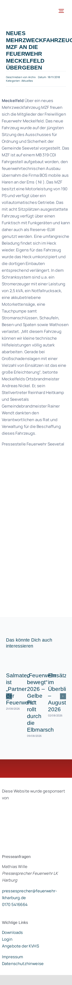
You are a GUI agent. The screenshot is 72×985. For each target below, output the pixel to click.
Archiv (32, 77)
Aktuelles (27, 80)
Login (7, 939)
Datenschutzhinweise (23, 963)
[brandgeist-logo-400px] (32, 807)
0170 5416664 (15, 904)
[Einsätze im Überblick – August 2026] (57, 661)
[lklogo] (19, 6)
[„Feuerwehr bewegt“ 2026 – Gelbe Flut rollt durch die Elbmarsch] (36, 661)
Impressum (12, 956)
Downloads (12, 932)
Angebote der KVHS (20, 946)
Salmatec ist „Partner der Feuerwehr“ (20, 689)
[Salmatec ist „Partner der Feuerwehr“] (15, 661)
